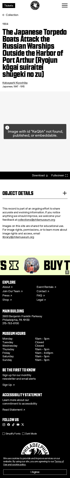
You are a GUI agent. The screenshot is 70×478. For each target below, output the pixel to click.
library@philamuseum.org (18, 237)
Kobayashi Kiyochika (15, 82)
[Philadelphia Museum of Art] (35, 5)
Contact (42, 291)
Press (5, 295)
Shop (5, 300)
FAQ (39, 295)
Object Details (17, 193)
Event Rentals (45, 287)
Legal (40, 300)
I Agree (35, 472)
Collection (12, 15)
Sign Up (7, 385)
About (6, 287)
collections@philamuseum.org (36, 219)
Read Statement (12, 409)
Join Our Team (11, 291)
